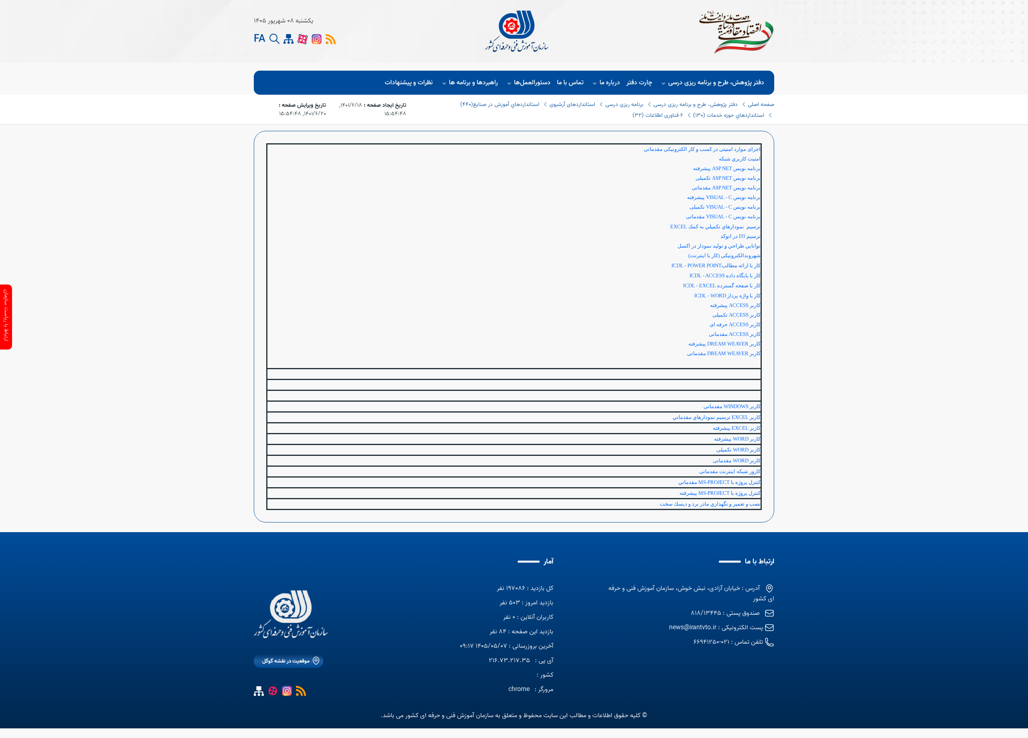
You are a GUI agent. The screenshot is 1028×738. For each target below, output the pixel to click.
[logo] (517, 31)
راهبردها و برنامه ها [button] (473, 82)
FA (259, 39)
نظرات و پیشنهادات (409, 82)
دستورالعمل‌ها (532, 82)
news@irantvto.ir (692, 627)
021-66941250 (711, 642)
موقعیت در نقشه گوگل (286, 661)
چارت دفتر (639, 82)
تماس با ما (570, 82)
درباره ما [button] (610, 82)
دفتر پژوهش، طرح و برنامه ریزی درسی (716, 82)
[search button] (274, 39)
